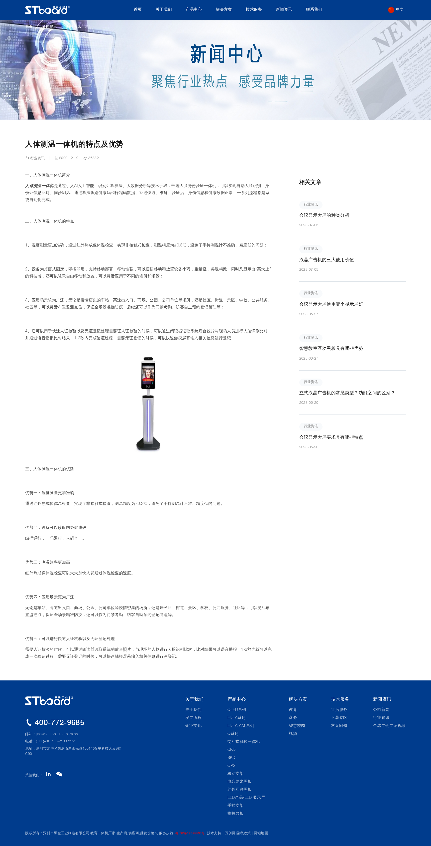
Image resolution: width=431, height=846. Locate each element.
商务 (293, 718)
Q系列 (233, 734)
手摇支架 (235, 806)
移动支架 (235, 774)
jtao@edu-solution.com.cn (57, 734)
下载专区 (339, 718)
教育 (293, 710)
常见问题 (339, 726)
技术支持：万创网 (221, 833)
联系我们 (314, 10)
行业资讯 (74, 27)
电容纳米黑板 (239, 782)
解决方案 (224, 10)
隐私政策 (243, 833)
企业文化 (193, 726)
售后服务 (339, 710)
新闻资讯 (284, 10)
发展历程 (193, 718)
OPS (231, 766)
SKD (231, 758)
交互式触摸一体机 (243, 742)
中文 (400, 10)
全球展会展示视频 (389, 726)
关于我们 (164, 10)
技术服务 (254, 10)
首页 (138, 10)
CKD (231, 750)
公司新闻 (381, 710)
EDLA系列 (236, 718)
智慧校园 (297, 726)
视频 (293, 734)
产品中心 (194, 10)
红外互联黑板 (239, 790)
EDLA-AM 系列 (240, 726)
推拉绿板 (235, 814)
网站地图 (261, 833)
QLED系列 (236, 710)
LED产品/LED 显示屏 (246, 798)
